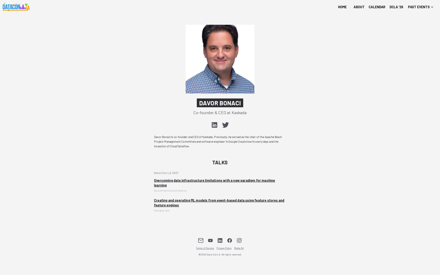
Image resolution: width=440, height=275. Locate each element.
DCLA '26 (396, 7)
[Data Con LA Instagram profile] (239, 240)
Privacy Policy (224, 248)
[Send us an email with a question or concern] (200, 240)
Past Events (419, 7)
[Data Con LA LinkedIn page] (220, 240)
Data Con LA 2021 (166, 173)
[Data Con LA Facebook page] (229, 240)
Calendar (377, 7)
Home (342, 7)
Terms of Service (205, 248)
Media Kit (239, 248)
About (359, 7)
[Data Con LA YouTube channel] (210, 240)
